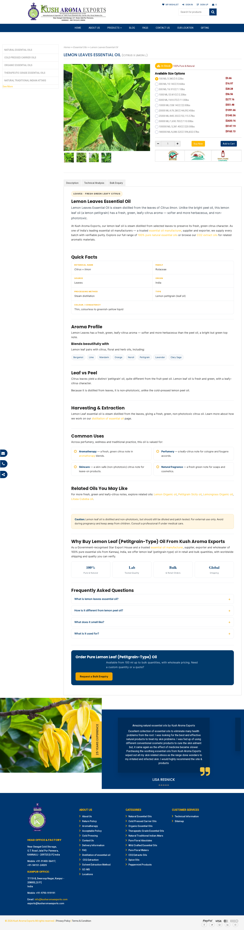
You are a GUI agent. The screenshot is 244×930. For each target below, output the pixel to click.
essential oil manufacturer (165, 230)
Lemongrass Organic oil (218, 494)
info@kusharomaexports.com (51, 899)
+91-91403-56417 (45, 861)
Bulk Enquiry (116, 182)
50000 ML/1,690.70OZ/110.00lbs (176, 121)
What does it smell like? (89, 622)
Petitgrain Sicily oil (190, 494)
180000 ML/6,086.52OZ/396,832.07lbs (179, 132)
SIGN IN (189, 4)
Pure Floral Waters (138, 850)
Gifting (205, 27)
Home (78, 27)
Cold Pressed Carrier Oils (20, 57)
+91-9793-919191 (45, 893)
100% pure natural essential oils (157, 235)
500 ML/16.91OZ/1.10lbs (172, 89)
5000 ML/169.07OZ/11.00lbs (174, 100)
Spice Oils (133, 859)
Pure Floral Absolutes (140, 840)
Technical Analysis (94, 182)
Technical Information (187, 816)
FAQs (145, 27)
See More (8, 86)
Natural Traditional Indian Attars (25, 80)
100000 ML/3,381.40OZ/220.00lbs (177, 126)
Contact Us (163, 27)
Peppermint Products (140, 864)
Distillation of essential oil (96, 855)
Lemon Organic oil (165, 494)
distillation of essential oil (108, 418)
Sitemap (179, 821)
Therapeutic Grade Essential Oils (24, 73)
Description (72, 182)
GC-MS (86, 869)
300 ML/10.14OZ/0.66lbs (172, 84)
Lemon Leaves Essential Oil (104, 47)
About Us (94, 27)
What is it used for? (86, 633)
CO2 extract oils (207, 235)
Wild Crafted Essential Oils (142, 845)
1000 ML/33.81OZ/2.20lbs (172, 94)
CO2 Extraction (90, 859)
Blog (132, 27)
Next (236, 749)
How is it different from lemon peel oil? (98, 610)
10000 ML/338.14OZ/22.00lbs (174, 105)
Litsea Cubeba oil (82, 499)
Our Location (185, 27)
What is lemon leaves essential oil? (96, 599)
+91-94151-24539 (37, 865)
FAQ (84, 850)
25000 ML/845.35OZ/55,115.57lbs (177, 116)
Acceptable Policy (92, 831)
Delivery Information (93, 845)
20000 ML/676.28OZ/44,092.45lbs (177, 110)
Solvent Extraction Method (96, 864)
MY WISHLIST (172, 4)
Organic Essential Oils (18, 65)
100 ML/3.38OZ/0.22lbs (171, 78)
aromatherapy (87, 455)
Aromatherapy (90, 826)
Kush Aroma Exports (24, 921)
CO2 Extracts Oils (137, 855)
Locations (87, 874)
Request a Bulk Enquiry (94, 676)
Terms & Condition (81, 921)
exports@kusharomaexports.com (45, 903)
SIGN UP (204, 4)
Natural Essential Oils (18, 50)
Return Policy (89, 821)
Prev (109, 749)
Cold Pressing (90, 835)
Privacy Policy (63, 921)
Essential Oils (80, 47)
